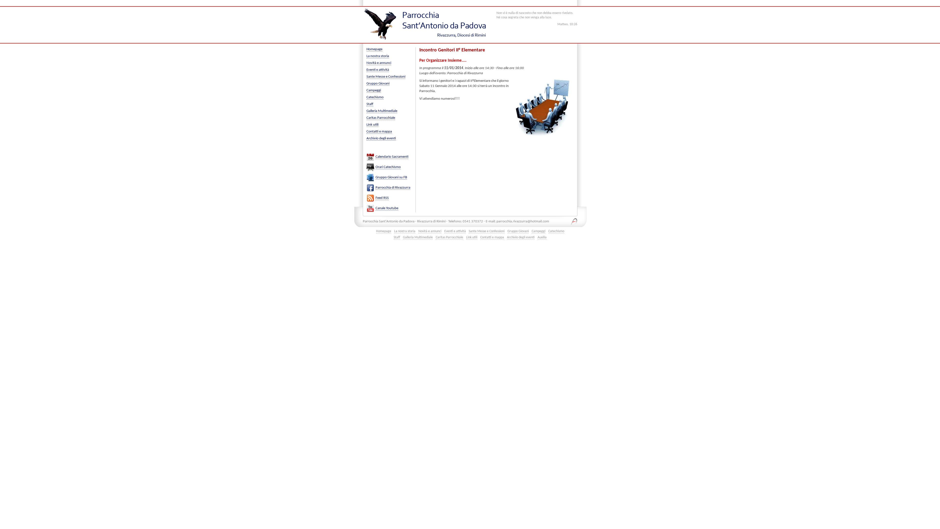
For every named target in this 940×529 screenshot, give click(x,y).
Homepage (374, 49)
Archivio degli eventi (381, 138)
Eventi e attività (377, 70)
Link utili (372, 125)
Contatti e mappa (379, 131)
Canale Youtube (387, 208)
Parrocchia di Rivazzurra (393, 188)
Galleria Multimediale (381, 111)
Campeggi (373, 90)
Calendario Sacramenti (392, 157)
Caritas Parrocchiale (380, 118)
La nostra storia (377, 56)
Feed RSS (382, 198)
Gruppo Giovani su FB (391, 177)
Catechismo (375, 97)
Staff (369, 104)
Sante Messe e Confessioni (385, 77)
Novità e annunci (378, 63)
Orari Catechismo (388, 167)
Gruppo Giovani (377, 83)
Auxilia (542, 237)
